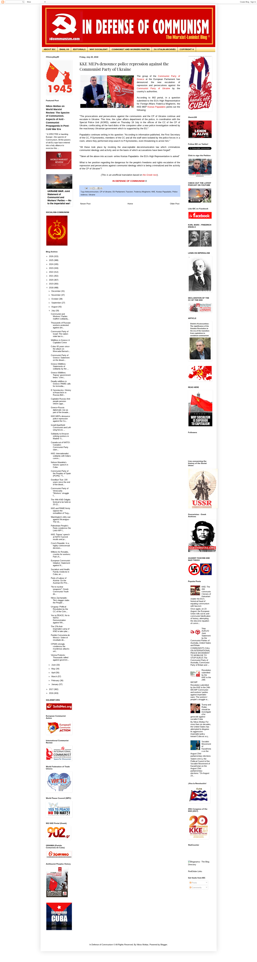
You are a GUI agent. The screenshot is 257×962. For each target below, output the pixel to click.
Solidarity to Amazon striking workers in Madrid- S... (60, 436)
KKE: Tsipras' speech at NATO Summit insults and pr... (60, 536)
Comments (196, 887)
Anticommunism (92, 192)
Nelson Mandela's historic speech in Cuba (59, 464)
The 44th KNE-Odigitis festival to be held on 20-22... (61, 502)
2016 (51, 693)
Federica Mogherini (142, 192)
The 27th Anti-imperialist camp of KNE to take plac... (60, 628)
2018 (51, 287)
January (55, 684)
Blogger (163, 944)
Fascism (129, 192)
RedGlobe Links (195, 871)
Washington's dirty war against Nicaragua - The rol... (61, 519)
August (54, 307)
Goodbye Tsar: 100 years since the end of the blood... (60, 482)
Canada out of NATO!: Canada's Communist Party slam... (60, 446)
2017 (51, 689)
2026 (51, 256)
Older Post (174, 204)
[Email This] (91, 188)
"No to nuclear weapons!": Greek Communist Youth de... (60, 590)
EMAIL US (64, 49)
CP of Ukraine (106, 192)
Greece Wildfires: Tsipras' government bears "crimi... (61, 375)
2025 (51, 260)
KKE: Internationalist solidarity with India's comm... (61, 455)
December (56, 291)
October (55, 299)
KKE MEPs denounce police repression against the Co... (60, 418)
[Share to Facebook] (98, 188)
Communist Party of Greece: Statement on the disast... (60, 357)
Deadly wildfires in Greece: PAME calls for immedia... (61, 383)
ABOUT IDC (50, 49)
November (56, 295)
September (56, 303)
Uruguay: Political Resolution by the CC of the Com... (59, 609)
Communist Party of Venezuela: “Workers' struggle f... (60, 492)
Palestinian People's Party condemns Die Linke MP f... (61, 528)
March (54, 676)
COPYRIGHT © (187, 49)
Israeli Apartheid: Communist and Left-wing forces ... (61, 427)
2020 (51, 280)
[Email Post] (86, 188)
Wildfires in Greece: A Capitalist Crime (60, 341)
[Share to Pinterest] (101, 188)
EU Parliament (119, 192)
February (55, 680)
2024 (51, 264)
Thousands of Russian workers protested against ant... (61, 325)
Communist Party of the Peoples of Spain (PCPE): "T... (61, 473)
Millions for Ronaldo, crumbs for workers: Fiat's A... (61, 554)
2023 (51, 268)
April (53, 672)
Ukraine (92, 195)
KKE (153, 192)
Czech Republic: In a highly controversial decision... (60, 545)
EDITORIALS (79, 49)
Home (130, 204)
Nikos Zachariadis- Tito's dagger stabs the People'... (60, 600)
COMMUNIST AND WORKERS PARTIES (131, 49)
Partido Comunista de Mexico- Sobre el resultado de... (60, 637)
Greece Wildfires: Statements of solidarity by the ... (60, 366)
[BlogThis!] (93, 188)
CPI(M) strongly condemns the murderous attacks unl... (60, 647)
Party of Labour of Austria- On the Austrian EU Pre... (60, 580)
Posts (194, 883)
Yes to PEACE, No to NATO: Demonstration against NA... (60, 619)
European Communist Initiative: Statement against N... (60, 562)
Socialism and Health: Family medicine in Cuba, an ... (60, 571)
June (53, 665)
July (53, 310)
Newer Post (85, 204)
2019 (51, 284)
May (53, 669)
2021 (51, 276)
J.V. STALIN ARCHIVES (165, 49)
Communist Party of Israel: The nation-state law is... (60, 333)
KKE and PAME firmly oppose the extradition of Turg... (60, 510)
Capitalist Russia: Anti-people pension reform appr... (61, 401)
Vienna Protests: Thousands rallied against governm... (60, 657)
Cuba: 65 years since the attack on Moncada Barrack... (60, 348)
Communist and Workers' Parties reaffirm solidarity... (60, 316)
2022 (51, 272)
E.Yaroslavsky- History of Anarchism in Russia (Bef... (61, 392)
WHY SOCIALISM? (99, 49)
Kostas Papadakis (163, 192)
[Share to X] (96, 188)
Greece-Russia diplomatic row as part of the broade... (60, 409)
